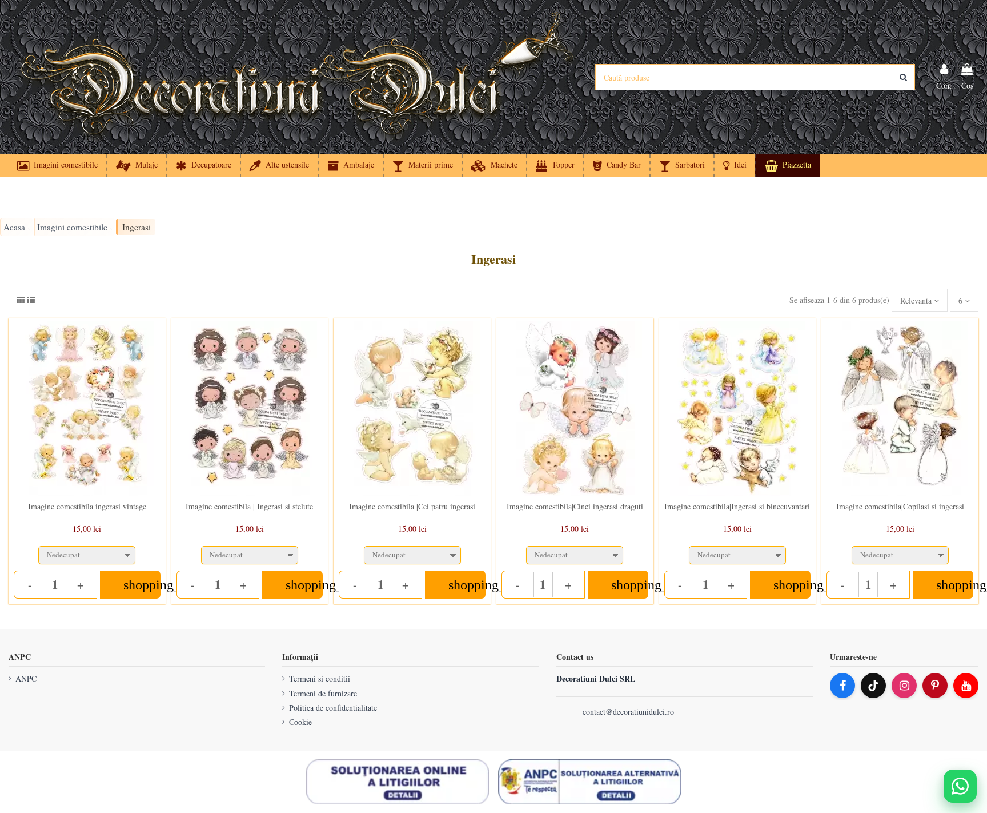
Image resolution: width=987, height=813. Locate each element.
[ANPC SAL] (589, 782)
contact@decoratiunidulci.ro (628, 711)
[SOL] (397, 782)
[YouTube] (965, 685)
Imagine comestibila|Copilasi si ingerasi (900, 506)
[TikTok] (873, 685)
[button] (734, 165)
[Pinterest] (935, 685)
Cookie (300, 721)
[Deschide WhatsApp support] (960, 786)
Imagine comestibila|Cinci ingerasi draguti (575, 506)
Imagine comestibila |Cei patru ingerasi (412, 506)
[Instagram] (904, 685)
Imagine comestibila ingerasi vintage (87, 506)
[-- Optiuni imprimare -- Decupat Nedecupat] (87, 552)
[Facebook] (842, 685)
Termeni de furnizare (323, 693)
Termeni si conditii (319, 678)
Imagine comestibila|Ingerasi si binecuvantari (737, 506)
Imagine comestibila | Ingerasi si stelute (249, 506)
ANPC (26, 678)
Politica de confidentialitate (333, 707)
